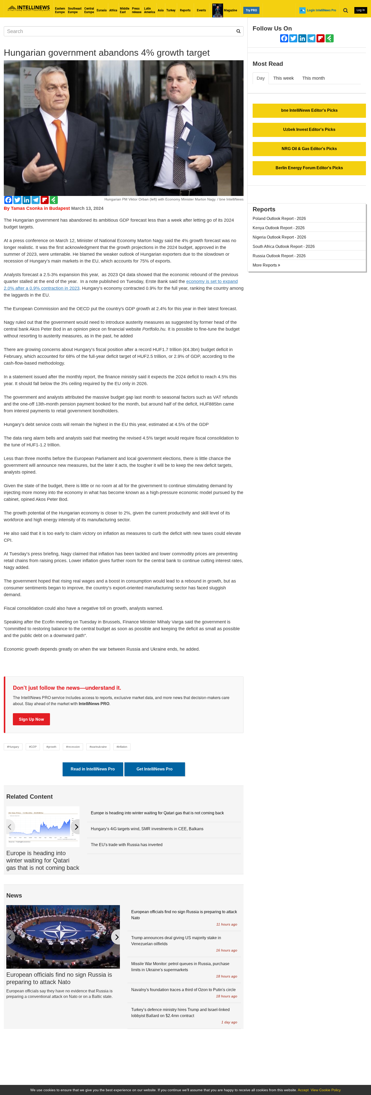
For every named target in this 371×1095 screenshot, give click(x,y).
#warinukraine (98, 746)
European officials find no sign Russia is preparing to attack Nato (59, 978)
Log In (361, 10)
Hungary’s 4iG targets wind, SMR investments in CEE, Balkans (147, 829)
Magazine (230, 10)
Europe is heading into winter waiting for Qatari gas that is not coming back (42, 860)
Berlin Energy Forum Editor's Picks (309, 168)
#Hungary (13, 746)
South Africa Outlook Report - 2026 (284, 246)
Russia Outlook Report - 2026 (279, 256)
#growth (51, 746)
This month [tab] (313, 78)
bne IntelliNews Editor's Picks (309, 110)
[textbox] (124, 435)
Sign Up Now (31, 719)
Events (201, 10)
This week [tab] (283, 78)
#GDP (33, 746)
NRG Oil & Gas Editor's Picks (309, 149)
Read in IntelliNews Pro (93, 769)
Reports (185, 10)
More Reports (265, 265)
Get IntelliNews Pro (155, 769)
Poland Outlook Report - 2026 (279, 218)
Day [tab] (261, 78)
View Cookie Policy (326, 1090)
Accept (303, 1090)
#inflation (122, 746)
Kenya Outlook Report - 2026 (279, 228)
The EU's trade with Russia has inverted (127, 845)
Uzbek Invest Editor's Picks (309, 129)
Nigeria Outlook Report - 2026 (279, 237)
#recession (73, 746)
